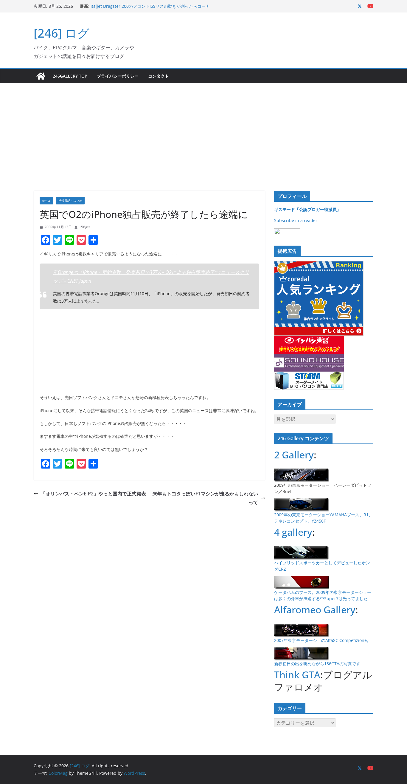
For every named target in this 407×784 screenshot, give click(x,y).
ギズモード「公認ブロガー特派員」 (307, 209)
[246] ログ (61, 33)
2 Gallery (294, 454)
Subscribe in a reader (295, 220)
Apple (46, 200)
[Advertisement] (203, 128)
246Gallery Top (70, 76)
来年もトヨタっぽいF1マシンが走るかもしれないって (205, 498)
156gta (85, 226)
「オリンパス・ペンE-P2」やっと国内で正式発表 (93, 493)
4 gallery (293, 532)
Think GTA (297, 674)
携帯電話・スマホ (70, 200)
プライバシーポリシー (118, 76)
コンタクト (158, 76)
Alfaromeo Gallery (314, 609)
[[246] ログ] (41, 76)
